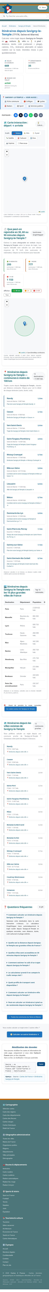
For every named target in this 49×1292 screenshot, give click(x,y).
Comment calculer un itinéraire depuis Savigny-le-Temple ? (24, 916)
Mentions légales (27, 1090)
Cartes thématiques (10, 1238)
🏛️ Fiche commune (11, 101)
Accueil (4, 26)
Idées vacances (8, 1225)
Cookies (6, 1259)
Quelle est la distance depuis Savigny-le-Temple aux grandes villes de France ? (23, 944)
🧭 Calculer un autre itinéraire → (24, 1034)
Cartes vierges (8, 1122)
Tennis (5, 1202)
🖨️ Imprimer (10, 143)
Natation (6, 1205)
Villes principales (9, 1155)
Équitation (6, 1212)
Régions (6, 1148)
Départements (8, 1152)
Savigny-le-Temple (24, 26)
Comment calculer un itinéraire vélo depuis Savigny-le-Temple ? (23, 993)
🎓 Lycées (41, 101)
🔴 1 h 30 (36, 291)
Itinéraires (12, 26)
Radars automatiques (10, 1178)
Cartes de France (26, 1076)
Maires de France (9, 1142)
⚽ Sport (20, 106)
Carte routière (8, 1172)
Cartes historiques (9, 1125)
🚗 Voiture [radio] (17, 133)
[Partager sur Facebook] (16, 115)
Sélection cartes (8, 1109)
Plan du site (7, 1265)
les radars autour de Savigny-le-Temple (20, 709)
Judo (4, 1208)
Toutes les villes (8, 1139)
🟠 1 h (27, 291)
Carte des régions (9, 1112)
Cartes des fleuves (9, 1118)
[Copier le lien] (41, 115)
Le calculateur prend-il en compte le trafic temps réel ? (23, 973)
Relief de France (9, 1128)
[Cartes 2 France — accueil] (7, 9)
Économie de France (10, 1232)
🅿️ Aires (33, 138)
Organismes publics (10, 1145)
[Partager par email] (36, 115)
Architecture (7, 1229)
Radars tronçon (8, 1185)
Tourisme (6, 1222)
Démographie (8, 1158)
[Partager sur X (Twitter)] (21, 115)
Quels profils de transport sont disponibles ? (20, 983)
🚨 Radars (8, 106)
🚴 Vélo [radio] (26, 133)
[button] (24, 178)
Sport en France (8, 1195)
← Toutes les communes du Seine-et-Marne (25, 1017)
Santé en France (9, 1235)
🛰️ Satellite (10, 138)
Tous (7, 295)
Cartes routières (8, 1175)
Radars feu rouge (9, 1182)
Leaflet (42, 212)
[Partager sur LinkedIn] (26, 115)
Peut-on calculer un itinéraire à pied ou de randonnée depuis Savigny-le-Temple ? (24, 1003)
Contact (5, 1262)
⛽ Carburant (22, 138)
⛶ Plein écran (22, 143)
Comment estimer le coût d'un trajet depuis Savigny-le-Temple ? (23, 963)
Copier (41, 1064)
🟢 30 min (16, 291)
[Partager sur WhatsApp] (31, 115)
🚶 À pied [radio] (35, 133)
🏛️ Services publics (35, 106)
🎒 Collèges (28, 101)
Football (6, 1198)
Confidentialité (8, 1255)
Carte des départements (11, 1115)
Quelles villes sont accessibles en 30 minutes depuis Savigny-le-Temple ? (22, 954)
